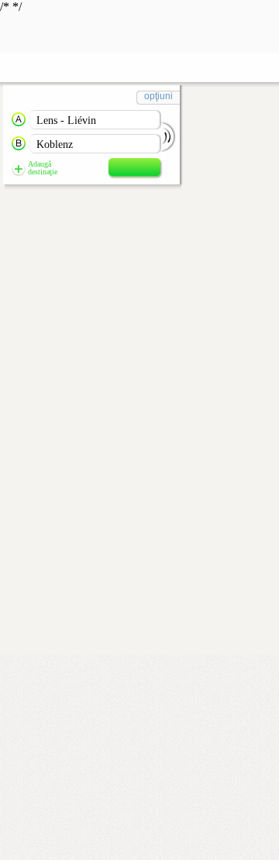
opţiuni (158, 96)
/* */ (86, 88)
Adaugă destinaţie (42, 168)
